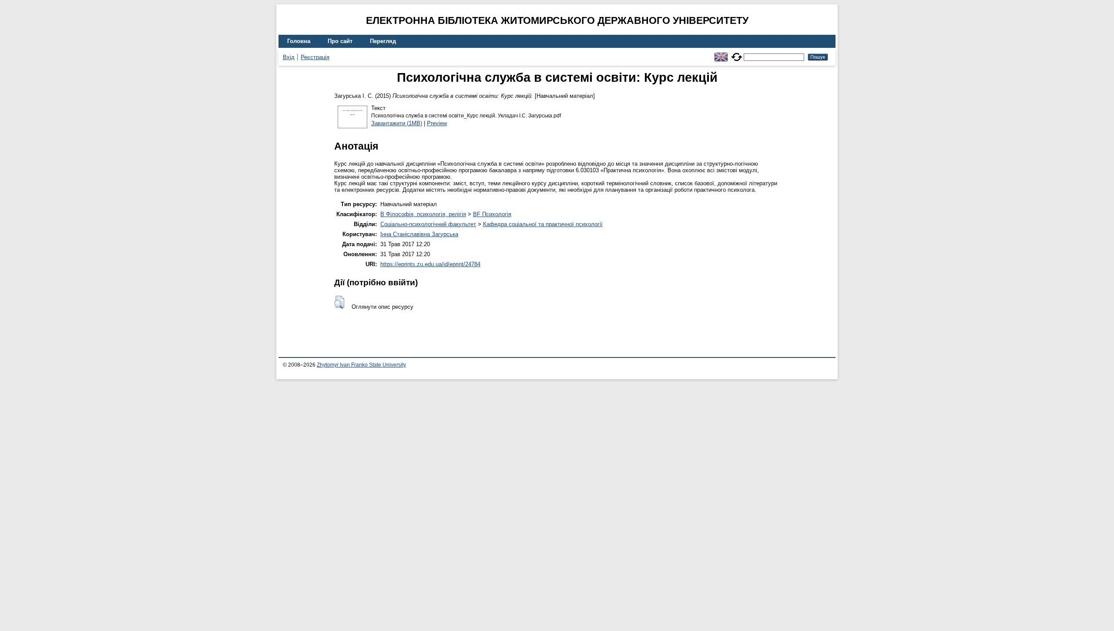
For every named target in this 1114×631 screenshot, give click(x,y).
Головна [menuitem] (298, 41)
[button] (339, 302)
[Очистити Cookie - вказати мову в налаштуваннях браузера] (737, 53)
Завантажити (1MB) (396, 123)
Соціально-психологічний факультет (428, 224)
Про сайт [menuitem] (340, 41)
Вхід (289, 57)
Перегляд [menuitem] (383, 41)
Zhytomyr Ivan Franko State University (361, 364)
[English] (721, 53)
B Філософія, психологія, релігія (423, 214)
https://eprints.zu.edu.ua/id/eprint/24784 (430, 264)
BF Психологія (492, 214)
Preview (437, 123)
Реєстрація (315, 57)
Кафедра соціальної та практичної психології (543, 224)
